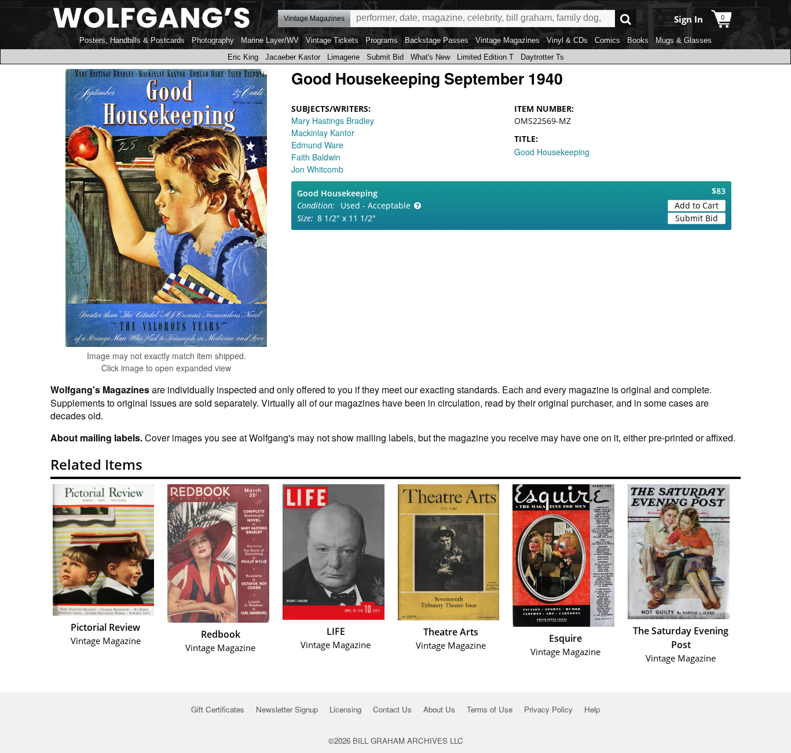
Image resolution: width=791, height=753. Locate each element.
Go (625, 19)
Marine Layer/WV (270, 40)
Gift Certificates (217, 709)
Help (592, 709)
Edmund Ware (317, 145)
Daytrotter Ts (542, 57)
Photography (213, 40)
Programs (381, 40)
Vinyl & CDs (567, 40)
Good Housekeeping (551, 152)
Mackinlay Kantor (322, 132)
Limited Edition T (485, 57)
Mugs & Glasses (683, 40)
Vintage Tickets (332, 40)
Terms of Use (489, 709)
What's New (430, 57)
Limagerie (343, 57)
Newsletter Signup (287, 709)
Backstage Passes (436, 40)
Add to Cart (697, 205)
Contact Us (392, 709)
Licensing (345, 709)
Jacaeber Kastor (292, 57)
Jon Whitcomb (317, 169)
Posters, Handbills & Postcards (132, 40)
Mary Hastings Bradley (332, 120)
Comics (607, 40)
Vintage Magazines (507, 40)
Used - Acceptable (375, 205)
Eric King (243, 57)
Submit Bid (385, 57)
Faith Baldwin (315, 157)
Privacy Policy (548, 709)
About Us (439, 709)
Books (638, 40)
